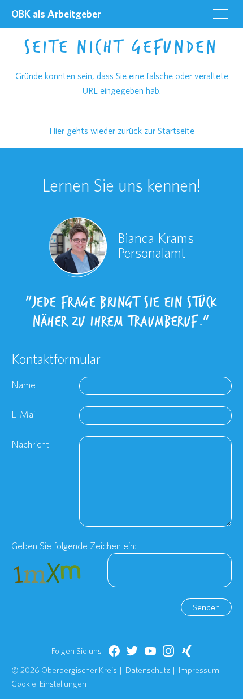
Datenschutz (147, 670)
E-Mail (24, 414)
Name (23, 384)
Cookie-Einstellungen (48, 683)
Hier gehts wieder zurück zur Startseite (121, 130)
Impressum (199, 670)
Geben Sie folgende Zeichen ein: (73, 545)
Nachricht (30, 443)
